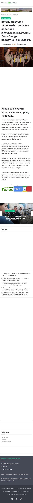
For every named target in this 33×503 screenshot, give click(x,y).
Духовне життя (13, 14)
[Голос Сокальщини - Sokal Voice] (12, 3)
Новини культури (10, 211)
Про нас (4, 466)
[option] (16, 213)
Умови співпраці (7, 469)
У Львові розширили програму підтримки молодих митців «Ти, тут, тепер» (16, 218)
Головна (5, 14)
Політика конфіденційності (10, 463)
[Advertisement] (16, 86)
